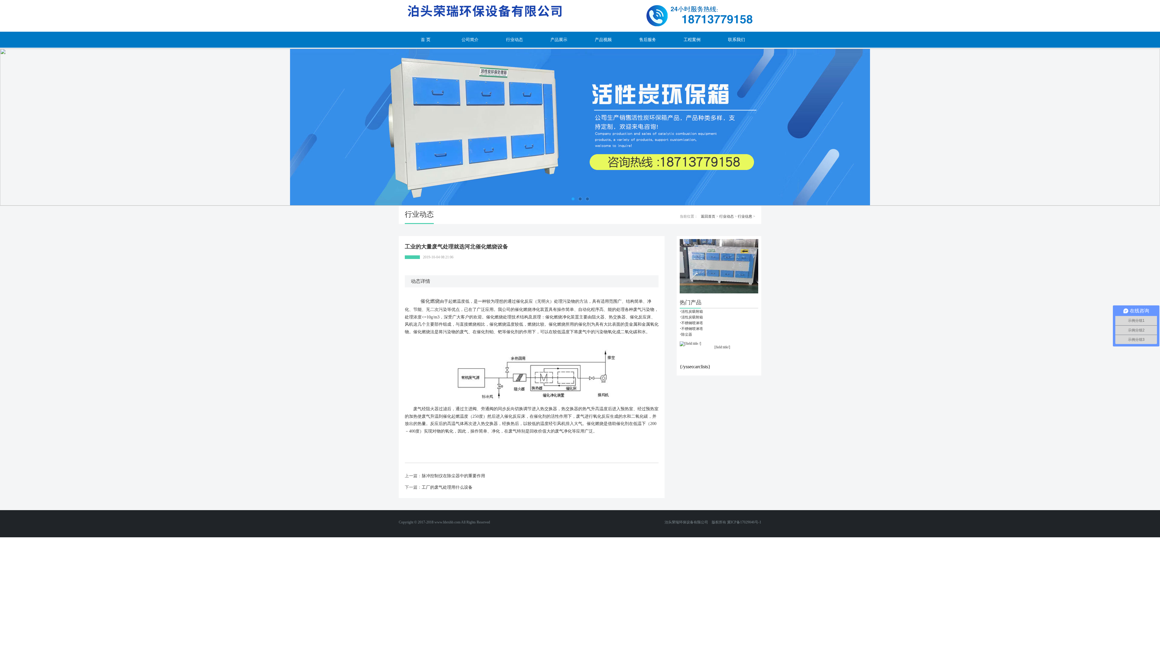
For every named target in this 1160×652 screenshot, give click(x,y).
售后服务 (647, 39)
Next (1134, 127)
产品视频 (603, 39)
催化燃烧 (429, 301)
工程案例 (692, 39)
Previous (25, 127)
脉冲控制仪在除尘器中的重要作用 (453, 476)
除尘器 (686, 334)
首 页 (425, 39)
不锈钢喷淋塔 (692, 323)
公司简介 (470, 39)
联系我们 (736, 39)
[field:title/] (722, 347)
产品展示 (558, 39)
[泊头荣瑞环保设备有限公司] (580, 16)
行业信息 (745, 216)
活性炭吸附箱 (692, 311)
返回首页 (708, 216)
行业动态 (514, 39)
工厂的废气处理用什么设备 (447, 487)
